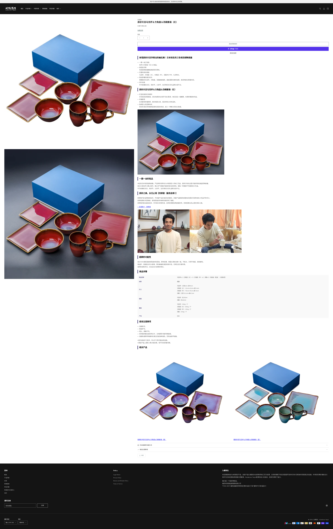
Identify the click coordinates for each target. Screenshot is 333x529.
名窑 (5, 480)
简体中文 (22, 522)
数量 (139, 34)
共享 (142, 455)
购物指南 (6, 483)
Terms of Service (118, 483)
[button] (320, 9)
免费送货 (140, 30)
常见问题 (6, 487)
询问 (5, 493)
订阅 (42, 505)
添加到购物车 (233, 44)
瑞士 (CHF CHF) (10, 522)
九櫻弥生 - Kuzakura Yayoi (321, 519)
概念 (5, 474)
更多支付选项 (233, 53)
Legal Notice (116, 474)
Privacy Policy (117, 477)
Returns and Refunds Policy (120, 480)
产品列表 (6, 477)
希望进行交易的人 (9, 490)
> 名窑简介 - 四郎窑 (144, 207)
